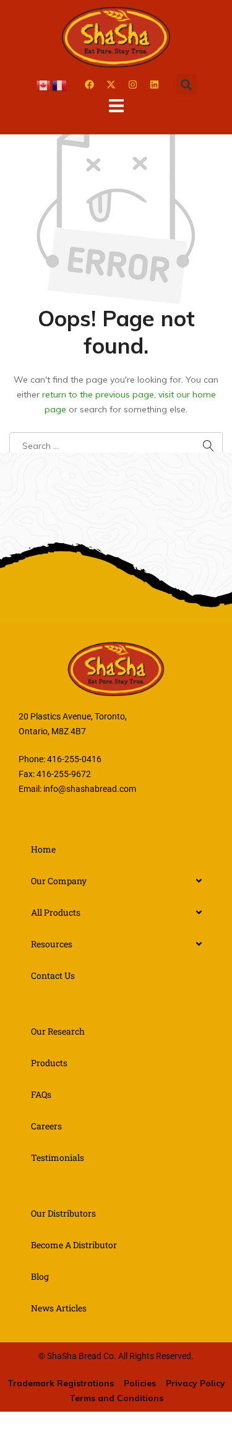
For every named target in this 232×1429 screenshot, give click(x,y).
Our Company (59, 881)
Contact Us (53, 975)
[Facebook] (89, 85)
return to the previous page (98, 394)
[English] (44, 84)
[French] (60, 84)
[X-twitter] (111, 85)
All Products (55, 912)
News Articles (59, 1308)
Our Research (58, 1031)
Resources (51, 944)
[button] (186, 84)
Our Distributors (63, 1213)
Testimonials (57, 1157)
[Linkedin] (154, 85)
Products (49, 1063)
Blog (40, 1276)
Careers (46, 1126)
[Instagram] (133, 85)
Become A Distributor (74, 1245)
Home (43, 849)
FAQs (41, 1094)
